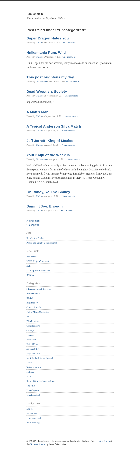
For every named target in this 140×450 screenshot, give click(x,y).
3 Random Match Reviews (38, 288)
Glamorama (41, 81)
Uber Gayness (32, 390)
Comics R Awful (33, 307)
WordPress (104, 441)
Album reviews (33, 293)
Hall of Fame (32, 344)
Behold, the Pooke (35, 238)
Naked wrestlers (33, 367)
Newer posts (33, 220)
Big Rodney (32, 302)
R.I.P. (28, 376)
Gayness (30, 334)
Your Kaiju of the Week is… (49, 155)
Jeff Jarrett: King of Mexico (49, 141)
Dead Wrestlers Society (46, 91)
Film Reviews (32, 321)
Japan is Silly (32, 348)
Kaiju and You (33, 353)
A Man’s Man (37, 112)
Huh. (28, 265)
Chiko (39, 42)
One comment (68, 56)
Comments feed (33, 417)
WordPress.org (33, 422)
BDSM (29, 298)
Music (29, 362)
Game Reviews (33, 325)
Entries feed (31, 413)
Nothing (30, 371)
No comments (68, 42)
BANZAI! (30, 274)
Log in (29, 408)
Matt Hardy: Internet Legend (39, 357)
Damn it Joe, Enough (44, 206)
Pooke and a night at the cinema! (41, 242)
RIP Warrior (31, 256)
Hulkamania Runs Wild (46, 53)
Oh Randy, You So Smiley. (48, 192)
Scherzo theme (37, 444)
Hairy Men (31, 339)
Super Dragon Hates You (47, 38)
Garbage (30, 330)
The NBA (30, 385)
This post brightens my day (50, 77)
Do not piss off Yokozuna (38, 270)
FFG (28, 316)
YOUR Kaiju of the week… (38, 261)
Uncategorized (33, 394)
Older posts (32, 224)
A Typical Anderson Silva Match (53, 126)
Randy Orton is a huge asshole (40, 381)
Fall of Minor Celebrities (37, 311)
